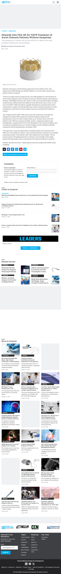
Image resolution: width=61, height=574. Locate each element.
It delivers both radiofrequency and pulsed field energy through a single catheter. (11, 507)
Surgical (12, 31)
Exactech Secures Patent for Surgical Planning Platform (9, 270)
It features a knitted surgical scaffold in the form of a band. (50, 508)
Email (2, 544)
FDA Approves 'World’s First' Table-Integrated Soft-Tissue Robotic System (50, 417)
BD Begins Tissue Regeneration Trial (13, 215)
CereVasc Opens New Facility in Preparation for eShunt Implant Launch (50, 388)
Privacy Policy (27, 567)
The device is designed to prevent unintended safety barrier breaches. (28, 480)
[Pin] (20, 149)
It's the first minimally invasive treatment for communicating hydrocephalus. (50, 394)
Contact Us (11, 567)
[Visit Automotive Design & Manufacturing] (53, 527)
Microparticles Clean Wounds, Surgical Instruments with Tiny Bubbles (48, 474)
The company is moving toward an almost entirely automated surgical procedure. (10, 365)
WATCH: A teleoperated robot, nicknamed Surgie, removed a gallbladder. (29, 508)
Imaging (24, 384)
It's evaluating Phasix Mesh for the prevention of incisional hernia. (10, 392)
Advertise (18, 567)
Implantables (6, 441)
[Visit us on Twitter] (33, 564)
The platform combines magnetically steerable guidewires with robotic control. (11, 422)
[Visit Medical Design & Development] (7, 527)
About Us (4, 567)
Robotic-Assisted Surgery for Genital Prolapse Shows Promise (9, 280)
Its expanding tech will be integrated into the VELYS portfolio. (48, 451)
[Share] (8, 149)
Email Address (31, 167)
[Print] (4, 149)
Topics (4, 31)
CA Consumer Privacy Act (52, 567)
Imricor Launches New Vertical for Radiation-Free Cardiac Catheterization (25, 225)
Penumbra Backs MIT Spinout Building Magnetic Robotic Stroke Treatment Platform (11, 417)
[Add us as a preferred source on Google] (25, 149)
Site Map (31, 569)
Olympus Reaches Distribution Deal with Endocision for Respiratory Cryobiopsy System (22, 205)
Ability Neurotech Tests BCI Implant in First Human (10, 445)
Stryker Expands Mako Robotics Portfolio (28, 445)
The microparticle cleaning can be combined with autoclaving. (50, 479)
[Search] (53, 2)
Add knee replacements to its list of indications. (29, 449)
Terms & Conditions (38, 567)
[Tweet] (16, 149)
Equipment (45, 470)
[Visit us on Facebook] (30, 564)
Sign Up (5, 552)
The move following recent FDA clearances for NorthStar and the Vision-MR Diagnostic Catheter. (30, 394)
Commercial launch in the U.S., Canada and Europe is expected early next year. (30, 365)
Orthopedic (45, 441)
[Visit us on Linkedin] (26, 564)
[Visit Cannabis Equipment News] (35, 527)
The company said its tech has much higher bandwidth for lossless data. (10, 449)
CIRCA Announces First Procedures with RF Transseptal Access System (40, 270)
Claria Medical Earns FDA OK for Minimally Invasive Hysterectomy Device (30, 474)
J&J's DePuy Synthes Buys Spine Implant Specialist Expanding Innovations (49, 446)
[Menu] (57, 2)
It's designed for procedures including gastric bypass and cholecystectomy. (49, 422)
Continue (32, 176)
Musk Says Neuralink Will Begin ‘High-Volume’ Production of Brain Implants (39, 281)
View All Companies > (30, 248)
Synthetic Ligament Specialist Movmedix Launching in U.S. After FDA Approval (49, 503)
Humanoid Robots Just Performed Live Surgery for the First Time (30, 503)
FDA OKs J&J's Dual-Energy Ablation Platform (10, 502)
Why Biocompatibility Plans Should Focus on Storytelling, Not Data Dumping (25, 195)
